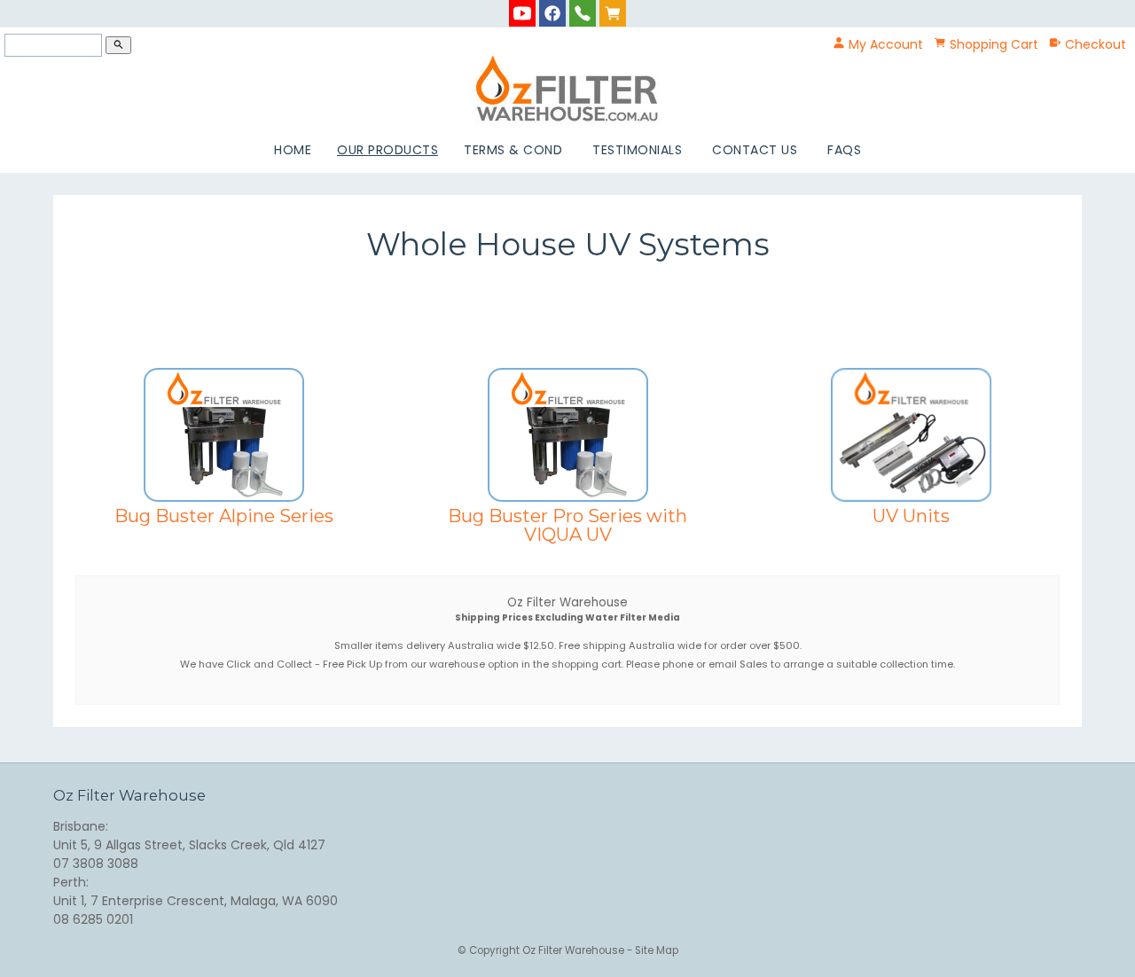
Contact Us (754, 150)
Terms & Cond (513, 150)
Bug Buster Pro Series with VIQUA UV (567, 524)
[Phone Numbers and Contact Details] (582, 12)
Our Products (387, 150)
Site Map (656, 950)
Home (292, 150)
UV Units (911, 515)
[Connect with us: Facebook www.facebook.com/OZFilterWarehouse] (552, 12)
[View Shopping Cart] (612, 12)
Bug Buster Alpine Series (223, 515)
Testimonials (637, 150)
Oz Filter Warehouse (574, 950)
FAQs (844, 150)
